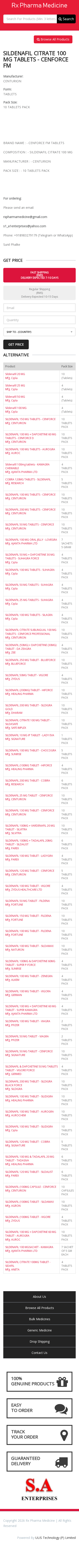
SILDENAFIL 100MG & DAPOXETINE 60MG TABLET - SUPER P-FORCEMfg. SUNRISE (30, 964)
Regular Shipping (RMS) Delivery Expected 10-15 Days (39, 292)
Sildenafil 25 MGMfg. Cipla (15, 387)
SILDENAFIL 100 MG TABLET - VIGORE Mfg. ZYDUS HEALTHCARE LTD (27, 888)
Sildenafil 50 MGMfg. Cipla (15, 398)
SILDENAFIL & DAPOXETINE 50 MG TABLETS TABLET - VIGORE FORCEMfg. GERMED (31, 1070)
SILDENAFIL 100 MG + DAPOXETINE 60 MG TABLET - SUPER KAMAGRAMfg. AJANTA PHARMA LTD (30, 1010)
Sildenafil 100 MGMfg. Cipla (16, 410)
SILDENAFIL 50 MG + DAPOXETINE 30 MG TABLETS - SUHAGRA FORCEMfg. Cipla (30, 558)
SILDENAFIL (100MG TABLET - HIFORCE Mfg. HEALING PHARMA (28, 767)
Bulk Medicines (39, 1319)
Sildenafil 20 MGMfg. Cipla (15, 376)
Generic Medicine (39, 1330)
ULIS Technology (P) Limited (55, 1538)
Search (68, 18)
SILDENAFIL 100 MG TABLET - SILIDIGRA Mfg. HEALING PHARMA (29, 1098)
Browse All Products (54, 39)
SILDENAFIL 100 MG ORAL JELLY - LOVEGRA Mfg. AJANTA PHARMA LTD (31, 541)
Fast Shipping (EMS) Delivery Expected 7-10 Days (39, 275)
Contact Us (39, 1353)
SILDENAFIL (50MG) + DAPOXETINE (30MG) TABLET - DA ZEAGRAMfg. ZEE (30, 648)
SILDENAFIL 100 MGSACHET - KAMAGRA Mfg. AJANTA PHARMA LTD (29, 1249)
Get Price (16, 344)
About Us (39, 1296)
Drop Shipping (40, 1341)
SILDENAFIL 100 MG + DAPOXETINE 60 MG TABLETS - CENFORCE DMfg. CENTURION (30, 438)
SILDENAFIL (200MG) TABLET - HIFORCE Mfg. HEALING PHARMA (29, 692)
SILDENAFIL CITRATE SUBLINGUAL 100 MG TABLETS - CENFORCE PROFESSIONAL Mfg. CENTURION (30, 633)
